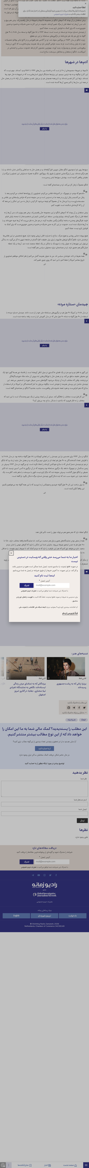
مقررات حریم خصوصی (28, 591)
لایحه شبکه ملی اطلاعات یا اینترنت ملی (32, 607)
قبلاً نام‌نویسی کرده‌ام (70, 613)
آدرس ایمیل (44, 581)
